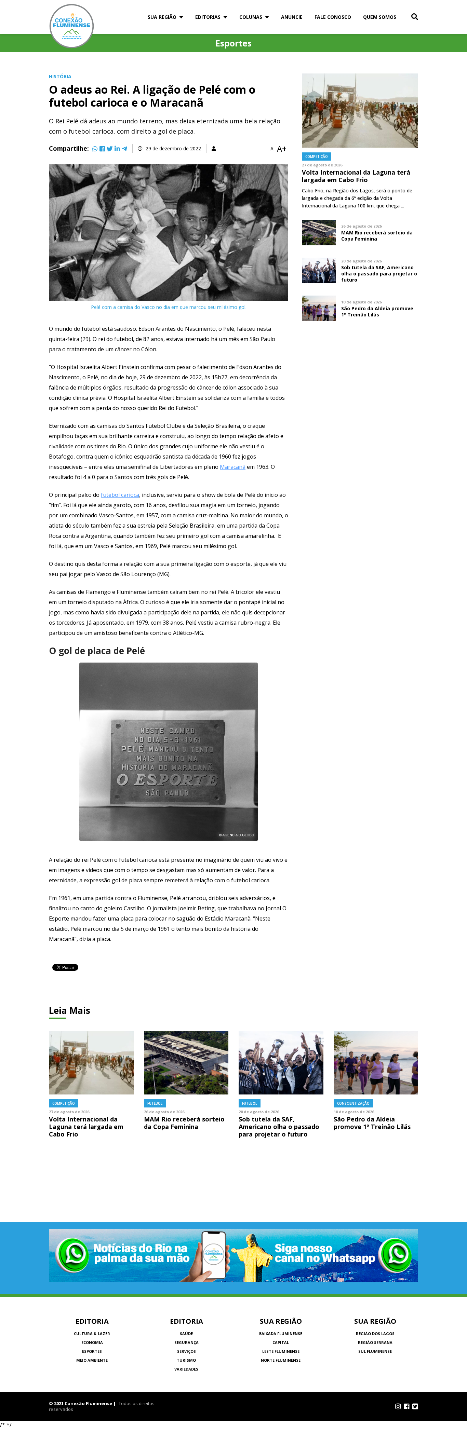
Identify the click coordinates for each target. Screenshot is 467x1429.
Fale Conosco (333, 17)
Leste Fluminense (280, 1351)
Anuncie (292, 17)
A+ (281, 148)
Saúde (186, 1333)
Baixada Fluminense (280, 1333)
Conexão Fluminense (72, 26)
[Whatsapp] (95, 149)
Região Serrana (375, 1342)
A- (272, 149)
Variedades (186, 1369)
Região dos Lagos (375, 1333)
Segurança (186, 1342)
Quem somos (379, 17)
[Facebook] (102, 149)
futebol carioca (120, 495)
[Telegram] (124, 149)
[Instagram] (398, 1406)
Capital (280, 1342)
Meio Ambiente (92, 1360)
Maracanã (232, 467)
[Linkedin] (117, 149)
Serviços (186, 1351)
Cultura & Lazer (92, 1333)
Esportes (92, 1351)
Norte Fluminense (281, 1360)
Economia (92, 1342)
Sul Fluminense (375, 1351)
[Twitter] (110, 149)
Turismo (186, 1360)
